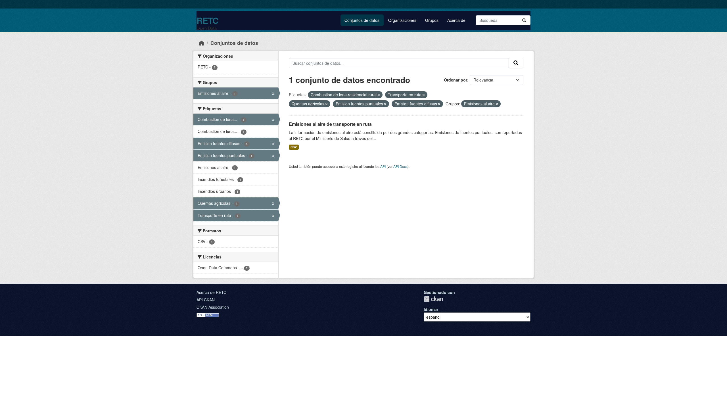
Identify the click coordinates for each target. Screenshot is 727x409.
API (383, 166)
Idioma (430, 309)
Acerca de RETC (211, 292)
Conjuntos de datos (361, 20)
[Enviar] (524, 20)
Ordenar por (455, 80)
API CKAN (206, 299)
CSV (294, 147)
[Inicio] (201, 42)
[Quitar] (379, 95)
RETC (207, 20)
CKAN (433, 299)
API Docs (400, 166)
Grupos (431, 20)
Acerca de (456, 20)
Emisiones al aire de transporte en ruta (330, 124)
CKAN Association (213, 307)
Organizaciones (402, 20)
